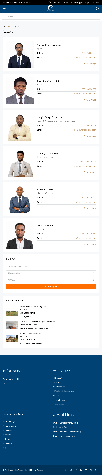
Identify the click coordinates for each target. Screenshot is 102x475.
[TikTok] (96, 470)
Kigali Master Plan (60, 427)
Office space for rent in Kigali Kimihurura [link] (37, 322)
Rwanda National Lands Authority (67, 431)
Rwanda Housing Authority (64, 436)
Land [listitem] (56, 382)
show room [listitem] (59, 404)
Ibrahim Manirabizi (48, 81)
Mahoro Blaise (45, 225)
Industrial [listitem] (58, 395)
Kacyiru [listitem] (8, 439)
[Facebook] (66, 470)
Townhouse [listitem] (59, 400)
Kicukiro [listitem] (8, 443)
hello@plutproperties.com (84, 57)
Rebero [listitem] (8, 434)
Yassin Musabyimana (49, 44)
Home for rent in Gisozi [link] (30, 333)
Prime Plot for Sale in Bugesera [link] (33, 307)
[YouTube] (86, 470)
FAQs (5, 383)
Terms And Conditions (12, 379)
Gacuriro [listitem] (8, 430)
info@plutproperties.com (84, 202)
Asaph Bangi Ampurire (50, 117)
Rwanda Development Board (65, 423)
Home (8, 27)
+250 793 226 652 (88, 53)
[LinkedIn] (81, 470)
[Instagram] (76, 470)
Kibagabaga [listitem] (10, 421)
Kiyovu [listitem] (8, 448)
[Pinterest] (91, 470)
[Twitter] (71, 470)
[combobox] (51, 273)
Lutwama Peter (45, 189)
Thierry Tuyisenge (47, 153)
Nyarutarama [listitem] (10, 426)
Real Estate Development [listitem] (65, 391)
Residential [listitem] (59, 378)
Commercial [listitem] (59, 386)
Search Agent (51, 286)
